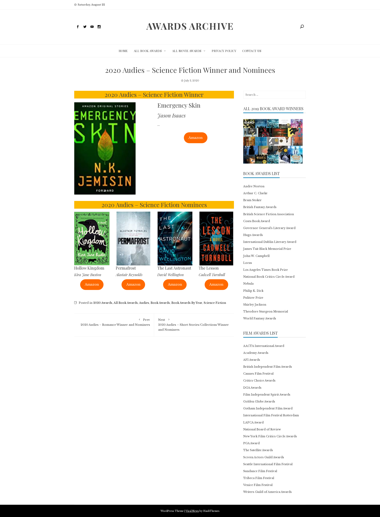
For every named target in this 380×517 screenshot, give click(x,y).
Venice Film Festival (258, 485)
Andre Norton (253, 186)
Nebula (248, 283)
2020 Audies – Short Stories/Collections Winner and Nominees (193, 324)
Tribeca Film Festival (258, 478)
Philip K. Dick (253, 291)
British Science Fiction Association (268, 214)
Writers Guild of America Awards (267, 492)
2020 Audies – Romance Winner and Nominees (115, 322)
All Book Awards (148, 51)
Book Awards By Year (186, 303)
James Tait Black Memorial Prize (267, 249)
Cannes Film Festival (258, 373)
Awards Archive (190, 26)
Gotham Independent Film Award (268, 408)
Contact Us (251, 51)
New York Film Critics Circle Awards (270, 436)
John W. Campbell (256, 256)
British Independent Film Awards (267, 366)
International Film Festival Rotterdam (271, 415)
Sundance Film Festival (260, 471)
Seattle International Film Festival (268, 464)
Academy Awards (255, 353)
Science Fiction (215, 303)
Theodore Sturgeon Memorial (265, 311)
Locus (247, 263)
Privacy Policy (224, 51)
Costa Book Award (256, 221)
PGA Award (251, 443)
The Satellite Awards (258, 450)
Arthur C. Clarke (255, 193)
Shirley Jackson (254, 304)
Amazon (195, 138)
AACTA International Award (263, 346)
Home (123, 51)
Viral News (192, 510)
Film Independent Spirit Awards (266, 394)
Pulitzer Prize (253, 297)
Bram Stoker (252, 200)
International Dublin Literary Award (269, 242)
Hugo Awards (253, 235)
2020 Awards (102, 303)
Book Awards (160, 303)
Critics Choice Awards (259, 380)
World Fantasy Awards (259, 318)
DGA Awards (252, 387)
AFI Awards (251, 360)
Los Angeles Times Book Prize (265, 270)
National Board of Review (262, 429)
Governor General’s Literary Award (269, 228)
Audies (144, 303)
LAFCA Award (253, 422)
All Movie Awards (186, 51)
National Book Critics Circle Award (268, 276)
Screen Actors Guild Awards (263, 457)
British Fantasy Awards (259, 207)
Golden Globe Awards (259, 401)
